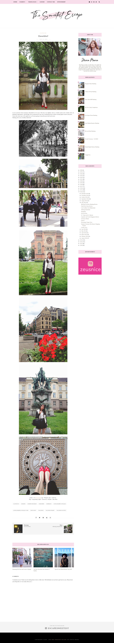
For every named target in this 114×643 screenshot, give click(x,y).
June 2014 (83, 229)
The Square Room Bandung (91, 115)
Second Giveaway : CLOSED (91, 139)
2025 (81, 172)
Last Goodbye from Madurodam (88, 208)
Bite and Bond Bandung (90, 131)
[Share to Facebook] (36, 517)
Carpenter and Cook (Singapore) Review (90, 217)
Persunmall (38, 497)
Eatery (42, 1)
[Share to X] (39, 517)
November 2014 (85, 195)
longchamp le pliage (60, 503)
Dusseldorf (83, 211)
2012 (81, 241)
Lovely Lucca (84, 227)
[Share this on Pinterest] (43, 517)
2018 (81, 184)
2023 (81, 175)
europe (23, 503)
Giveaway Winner (85, 218)
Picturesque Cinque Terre (86, 222)
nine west (33, 510)
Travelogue (32, 1)
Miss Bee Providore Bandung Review (89, 204)
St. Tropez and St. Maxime (87, 215)
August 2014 (84, 200)
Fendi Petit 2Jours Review (87, 206)
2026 (81, 170)
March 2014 (84, 234)
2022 (81, 177)
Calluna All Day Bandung (90, 91)
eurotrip (41, 503)
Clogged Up (87, 154)
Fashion (22, 1)
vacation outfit (61, 510)
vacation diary (50, 510)
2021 (81, 179)
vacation (40, 510)
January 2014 (84, 238)
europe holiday (32, 503)
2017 (81, 186)
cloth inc (43, 33)
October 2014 (84, 197)
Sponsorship (61, 1)
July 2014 (83, 202)
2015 (81, 190)
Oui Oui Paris (84, 213)
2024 (81, 173)
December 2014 (85, 193)
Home (15, 1)
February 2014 (84, 236)
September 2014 (85, 199)
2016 (81, 188)
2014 (81, 191)
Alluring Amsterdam (85, 209)
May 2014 (83, 231)
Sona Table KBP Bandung (90, 99)
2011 (81, 243)
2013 (81, 240)
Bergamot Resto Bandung (90, 83)
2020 (81, 181)
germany (48, 503)
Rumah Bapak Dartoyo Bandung (92, 147)
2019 (81, 182)
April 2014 (84, 232)
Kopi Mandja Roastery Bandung (92, 123)
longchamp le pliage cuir (20, 510)
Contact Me (51, 1)
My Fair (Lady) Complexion (91, 107)
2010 (81, 245)
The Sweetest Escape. (59, 639)
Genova (82, 220)
